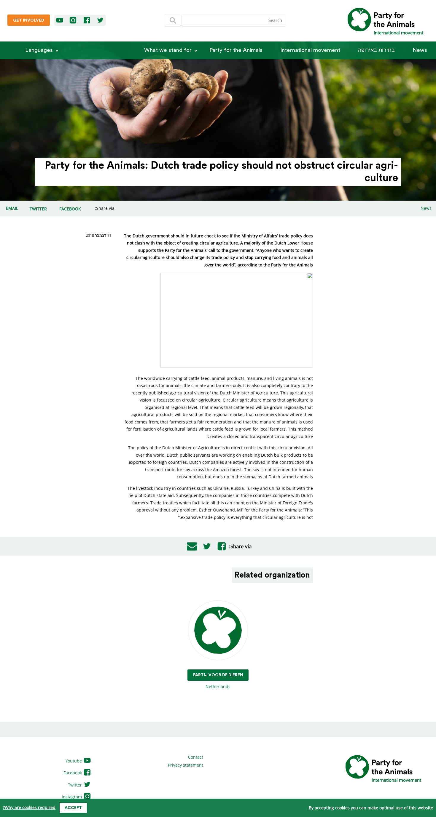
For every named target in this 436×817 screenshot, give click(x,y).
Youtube (74, 761)
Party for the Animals (235, 50)
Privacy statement (185, 765)
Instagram (72, 797)
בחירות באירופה (376, 50)
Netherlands (218, 681)
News (420, 50)
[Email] (192, 546)
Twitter (75, 785)
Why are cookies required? (29, 807)
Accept (73, 808)
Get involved (28, 20)
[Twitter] (100, 20)
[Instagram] (73, 20)
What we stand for (168, 50)
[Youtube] (60, 20)
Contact (195, 757)
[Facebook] (87, 20)
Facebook (73, 773)
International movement (310, 50)
